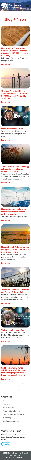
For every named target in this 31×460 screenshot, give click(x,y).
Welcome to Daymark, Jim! (13, 330)
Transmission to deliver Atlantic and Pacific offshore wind (15, 291)
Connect (20, 457)
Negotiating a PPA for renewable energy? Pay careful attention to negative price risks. (15, 249)
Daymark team (8, 401)
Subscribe (6, 444)
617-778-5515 (10, 457)
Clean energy (7, 404)
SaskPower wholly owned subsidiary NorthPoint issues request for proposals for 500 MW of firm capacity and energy (15, 371)
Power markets (8, 408)
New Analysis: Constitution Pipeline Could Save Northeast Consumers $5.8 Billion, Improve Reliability (15, 52)
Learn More (5, 64)
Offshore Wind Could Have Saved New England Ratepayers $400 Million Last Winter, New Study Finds (14, 94)
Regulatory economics (11, 421)
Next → (15, 388)
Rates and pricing (9, 418)
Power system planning (11, 411)
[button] (27, 6)
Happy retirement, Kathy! (12, 129)
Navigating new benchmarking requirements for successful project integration (14, 211)
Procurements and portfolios (13, 414)
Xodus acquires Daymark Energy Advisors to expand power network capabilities (15, 168)
